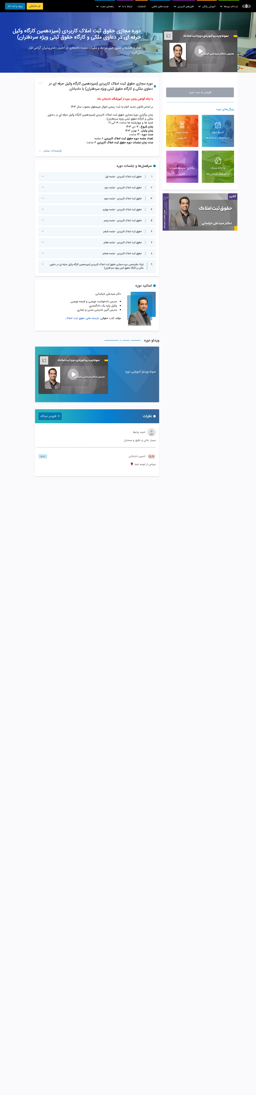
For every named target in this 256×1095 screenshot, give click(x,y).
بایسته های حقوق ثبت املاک (82, 318)
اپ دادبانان (34, 6)
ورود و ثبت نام (15, 6)
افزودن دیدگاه (50, 416)
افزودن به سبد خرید (200, 92)
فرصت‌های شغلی (160, 6)
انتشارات (141, 6)
